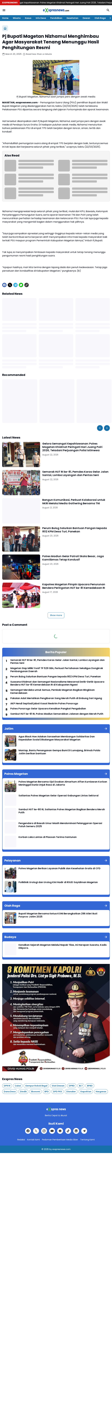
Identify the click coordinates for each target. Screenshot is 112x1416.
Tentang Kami (87, 1139)
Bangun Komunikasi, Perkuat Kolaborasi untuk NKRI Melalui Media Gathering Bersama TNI (73, 501)
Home (5, 18)
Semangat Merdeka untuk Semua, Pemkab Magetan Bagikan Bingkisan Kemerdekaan (52, 692)
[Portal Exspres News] (56, 10)
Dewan (86, 18)
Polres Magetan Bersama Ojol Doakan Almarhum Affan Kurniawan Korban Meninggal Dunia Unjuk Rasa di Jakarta (63, 783)
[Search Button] (108, 10)
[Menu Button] (4, 10)
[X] (10, 285)
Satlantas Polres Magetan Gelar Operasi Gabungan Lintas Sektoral (58, 795)
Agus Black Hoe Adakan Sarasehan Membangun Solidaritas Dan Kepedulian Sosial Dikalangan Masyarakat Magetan (57, 738)
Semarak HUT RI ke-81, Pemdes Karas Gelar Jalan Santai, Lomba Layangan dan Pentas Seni (75, 473)
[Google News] (60, 1131)
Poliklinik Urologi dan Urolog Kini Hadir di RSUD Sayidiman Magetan (58, 882)
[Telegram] (15, 285)
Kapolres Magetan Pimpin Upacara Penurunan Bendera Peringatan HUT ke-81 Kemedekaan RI (73, 586)
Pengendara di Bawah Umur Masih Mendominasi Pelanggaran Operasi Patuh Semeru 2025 (60, 825)
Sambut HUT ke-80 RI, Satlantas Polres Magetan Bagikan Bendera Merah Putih (62, 811)
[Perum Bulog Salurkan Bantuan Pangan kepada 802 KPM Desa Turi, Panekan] (21, 539)
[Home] (5, 28)
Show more (56, 615)
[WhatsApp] (21, 285)
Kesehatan (72, 18)
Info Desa (41, 18)
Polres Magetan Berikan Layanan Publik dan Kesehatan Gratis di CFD (59, 868)
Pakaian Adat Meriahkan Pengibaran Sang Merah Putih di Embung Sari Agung (56, 698)
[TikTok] (68, 1131)
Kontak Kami (33, 1139)
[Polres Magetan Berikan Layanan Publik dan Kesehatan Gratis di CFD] (10, 873)
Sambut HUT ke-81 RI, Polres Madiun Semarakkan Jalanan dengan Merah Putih (56, 714)
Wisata (17, 18)
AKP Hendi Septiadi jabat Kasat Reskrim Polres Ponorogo (44, 703)
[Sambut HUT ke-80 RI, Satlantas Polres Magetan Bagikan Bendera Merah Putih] (10, 814)
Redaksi (21, 1139)
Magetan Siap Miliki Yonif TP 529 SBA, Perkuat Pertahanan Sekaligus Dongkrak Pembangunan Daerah (56, 670)
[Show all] (106, 728)
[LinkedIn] (76, 1131)
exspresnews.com (61, 1149)
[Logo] (56, 1109)
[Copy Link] (26, 285)
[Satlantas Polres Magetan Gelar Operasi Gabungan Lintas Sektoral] (10, 800)
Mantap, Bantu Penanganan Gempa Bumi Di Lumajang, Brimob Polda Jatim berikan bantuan (59, 752)
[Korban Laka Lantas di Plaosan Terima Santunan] (10, 841)
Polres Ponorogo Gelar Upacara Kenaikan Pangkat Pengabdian (48, 708)
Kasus (28, 18)
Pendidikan (56, 18)
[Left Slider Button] (100, 428)
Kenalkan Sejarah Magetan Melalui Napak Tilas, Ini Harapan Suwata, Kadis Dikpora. (63, 947)
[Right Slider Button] (109, 18)
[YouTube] (52, 1131)
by (50, 1149)
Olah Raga (100, 18)
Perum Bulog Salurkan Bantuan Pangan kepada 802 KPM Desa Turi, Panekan (74, 529)
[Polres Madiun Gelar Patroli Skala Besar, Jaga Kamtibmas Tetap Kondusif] (21, 567)
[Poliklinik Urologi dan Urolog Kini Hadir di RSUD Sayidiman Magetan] (10, 887)
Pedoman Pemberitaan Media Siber (60, 1139)
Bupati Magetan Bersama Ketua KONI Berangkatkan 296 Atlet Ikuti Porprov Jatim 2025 (58, 915)
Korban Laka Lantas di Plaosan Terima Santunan (48, 837)
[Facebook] (4, 285)
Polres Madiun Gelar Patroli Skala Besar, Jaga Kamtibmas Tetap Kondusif (73, 558)
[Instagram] (44, 1131)
